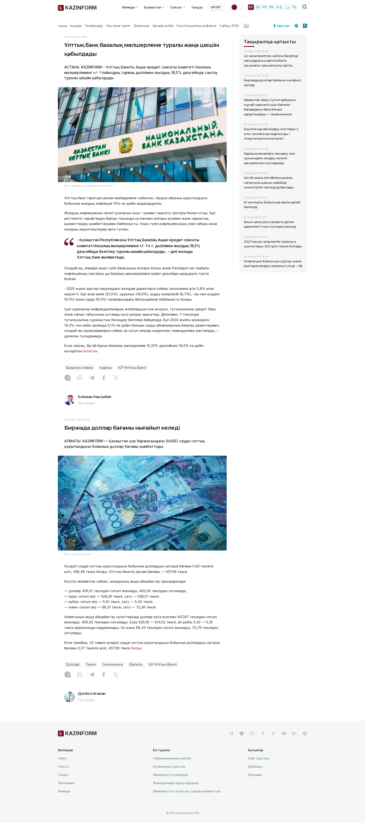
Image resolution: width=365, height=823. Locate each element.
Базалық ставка (79, 368)
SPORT (216, 7)
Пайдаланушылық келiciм (172, 758)
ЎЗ (294, 7)
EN (271, 7)
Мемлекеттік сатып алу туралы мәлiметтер (187, 791)
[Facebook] (103, 378)
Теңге (91, 664)
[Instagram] (67, 378)
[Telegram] (91, 378)
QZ (258, 7)
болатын (90, 351)
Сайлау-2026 (229, 26)
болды (136, 648)
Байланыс (255, 766)
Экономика (112, 664)
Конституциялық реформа (196, 26)
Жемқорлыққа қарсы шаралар (176, 783)
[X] (115, 378)
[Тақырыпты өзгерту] (237, 7)
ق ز (287, 7)
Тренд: (63, 25)
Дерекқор (141, 26)
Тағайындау (94, 26)
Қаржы (105, 368)
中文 (279, 7)
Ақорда (75, 26)
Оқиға (62, 758)
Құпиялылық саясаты (169, 766)
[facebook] (263, 733)
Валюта (135, 664)
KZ (251, 7)
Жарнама (255, 775)
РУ (265, 7)
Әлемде (64, 791)
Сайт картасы (258, 758)
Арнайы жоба (163, 26)
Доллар (72, 664)
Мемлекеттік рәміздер (170, 775)
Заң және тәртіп (118, 26)
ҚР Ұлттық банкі (132, 368)
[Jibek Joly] (283, 26)
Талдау (197, 7)
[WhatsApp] (79, 378)
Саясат (63, 766)
